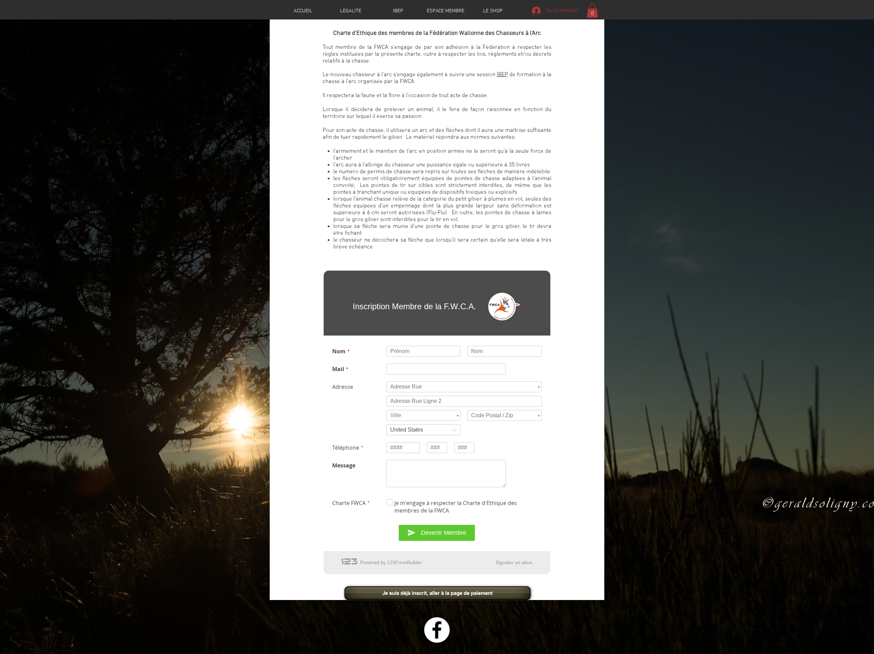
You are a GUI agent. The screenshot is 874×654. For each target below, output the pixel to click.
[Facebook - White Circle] (437, 630)
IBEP (502, 74)
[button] (592, 11)
